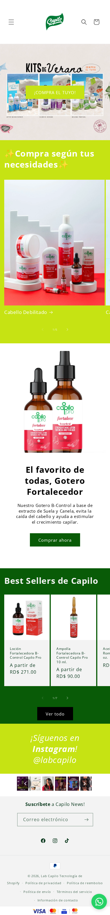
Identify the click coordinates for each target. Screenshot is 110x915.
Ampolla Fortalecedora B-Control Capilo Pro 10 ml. (72, 655)
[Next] (84, 783)
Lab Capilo (49, 876)
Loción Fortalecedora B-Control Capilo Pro (25, 653)
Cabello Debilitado (25, 312)
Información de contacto (58, 900)
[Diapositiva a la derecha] (67, 329)
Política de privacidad (43, 883)
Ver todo (55, 714)
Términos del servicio (74, 892)
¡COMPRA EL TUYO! (55, 92)
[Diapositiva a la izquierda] (42, 329)
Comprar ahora (55, 540)
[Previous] (25, 783)
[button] (11, 22)
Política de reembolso (85, 883)
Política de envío (37, 892)
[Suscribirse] (86, 819)
